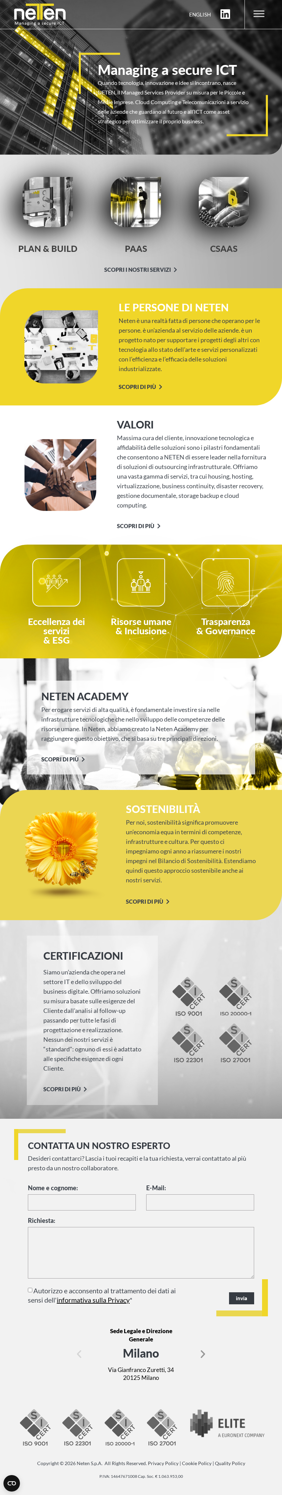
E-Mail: (156, 1188)
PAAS (136, 248)
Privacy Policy (163, 1463)
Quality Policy (230, 1463)
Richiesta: (41, 1220)
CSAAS (224, 248)
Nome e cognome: (53, 1188)
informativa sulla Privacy (93, 1300)
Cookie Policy (196, 1463)
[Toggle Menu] (258, 13)
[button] (79, 1354)
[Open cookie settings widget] (11, 1483)
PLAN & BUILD (47, 248)
